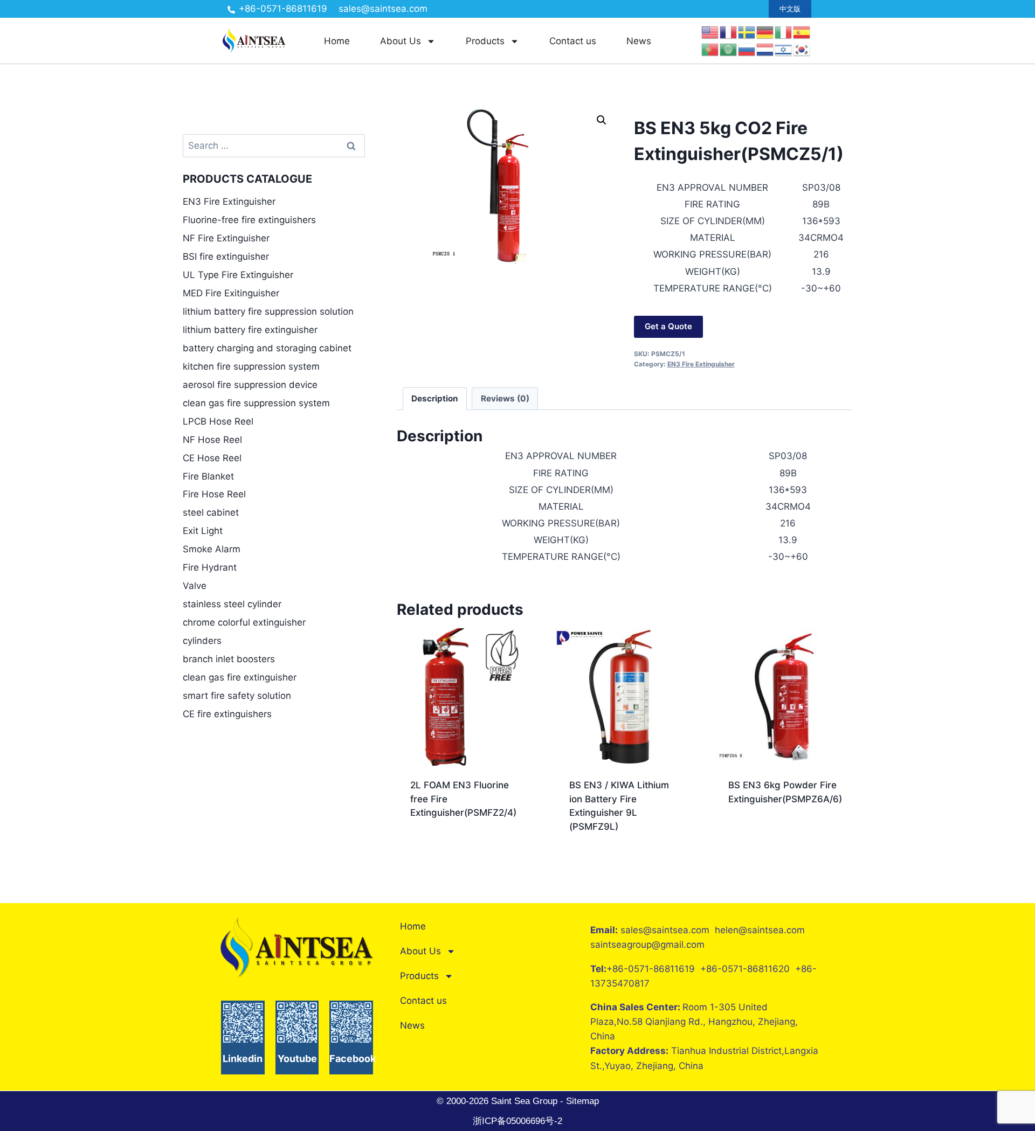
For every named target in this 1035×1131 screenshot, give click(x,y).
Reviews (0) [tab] (505, 398)
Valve (194, 585)
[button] (601, 120)
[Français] (729, 31)
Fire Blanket (208, 476)
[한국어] (802, 49)
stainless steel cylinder (232, 604)
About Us (400, 41)
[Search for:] (274, 145)
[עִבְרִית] (784, 49)
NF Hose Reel (212, 439)
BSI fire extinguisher (226, 256)
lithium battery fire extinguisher (250, 329)
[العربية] (729, 49)
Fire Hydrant (210, 567)
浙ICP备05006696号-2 (517, 1121)
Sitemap (581, 1101)
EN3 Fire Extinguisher (701, 364)
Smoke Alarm (211, 549)
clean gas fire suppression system (256, 403)
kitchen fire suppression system (251, 366)
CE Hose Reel (212, 458)
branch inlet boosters (229, 659)
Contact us (572, 41)
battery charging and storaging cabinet (267, 348)
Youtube (297, 1058)
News (638, 41)
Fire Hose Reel (214, 494)
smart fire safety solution (237, 695)
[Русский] (747, 49)
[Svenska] (747, 31)
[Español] (802, 31)
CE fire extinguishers (227, 714)
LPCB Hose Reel (218, 421)
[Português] (710, 49)
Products (485, 41)
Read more (433, 847)
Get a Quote (668, 326)
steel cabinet (211, 512)
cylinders (202, 640)
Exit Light (203, 530)
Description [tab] (434, 398)
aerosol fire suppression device (250, 384)
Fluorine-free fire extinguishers (249, 219)
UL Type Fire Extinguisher (238, 274)
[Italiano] (784, 31)
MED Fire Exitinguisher (231, 293)
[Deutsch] (765, 31)
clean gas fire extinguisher (239, 677)
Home (337, 41)
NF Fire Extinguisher (226, 238)
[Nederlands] (765, 49)
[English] (710, 31)
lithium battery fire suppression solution (268, 311)
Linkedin (243, 1058)
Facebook (352, 1058)
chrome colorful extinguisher (244, 622)
